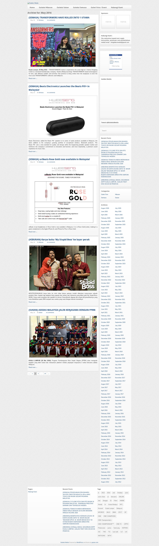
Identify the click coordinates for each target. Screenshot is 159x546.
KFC (121, 504)
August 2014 (105, 443)
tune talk (115, 532)
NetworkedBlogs (113, 55)
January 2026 (119, 218)
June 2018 (104, 368)
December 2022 (106, 280)
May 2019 (118, 348)
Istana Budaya (112, 504)
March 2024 (118, 254)
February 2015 (105, 433)
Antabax (120, 493)
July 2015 (118, 423)
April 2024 (104, 254)
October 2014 (105, 439)
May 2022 (118, 290)
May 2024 (118, 250)
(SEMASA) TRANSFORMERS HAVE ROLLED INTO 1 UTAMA (59, 17)
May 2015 (118, 426)
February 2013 (105, 472)
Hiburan (41, 242)
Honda (100, 504)
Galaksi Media (64, 542)
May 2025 (118, 231)
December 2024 (106, 241)
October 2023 (105, 263)
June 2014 (104, 446)
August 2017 (105, 384)
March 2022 (118, 293)
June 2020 (104, 329)
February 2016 (105, 413)
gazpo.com (95, 542)
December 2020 (106, 319)
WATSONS (101, 536)
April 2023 (104, 273)
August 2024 (105, 247)
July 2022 (118, 286)
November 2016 (120, 397)
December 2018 (106, 358)
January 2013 (119, 472)
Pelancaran (101, 528)
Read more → (33, 78)
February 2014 (105, 452)
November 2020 (120, 319)
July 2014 (118, 443)
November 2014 (120, 436)
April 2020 (104, 332)
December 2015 (106, 417)
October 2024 (105, 244)
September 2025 (120, 224)
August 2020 (105, 325)
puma (109, 528)
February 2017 (105, 394)
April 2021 (104, 312)
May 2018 (118, 368)
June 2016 (104, 407)
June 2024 (104, 250)
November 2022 (120, 280)
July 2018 (118, 364)
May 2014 (118, 446)
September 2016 (120, 400)
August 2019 (105, 345)
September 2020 (120, 322)
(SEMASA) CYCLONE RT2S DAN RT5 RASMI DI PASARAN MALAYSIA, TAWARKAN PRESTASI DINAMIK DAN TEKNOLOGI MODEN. (78, 503)
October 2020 (105, 322)
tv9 (126, 532)
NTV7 (120, 512)
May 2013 (118, 465)
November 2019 (120, 338)
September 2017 (120, 381)
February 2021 (105, 316)
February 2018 (105, 374)
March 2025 (118, 234)
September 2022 (120, 283)
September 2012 (120, 479)
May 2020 (118, 329)
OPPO (126, 524)
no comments (51, 20)
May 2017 (118, 387)
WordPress (80, 542)
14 (45, 373)
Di (110, 500)
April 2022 (104, 293)
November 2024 (120, 241)
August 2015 (105, 423)
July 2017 (118, 384)
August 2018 (105, 364)
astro (126, 493)
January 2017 (119, 394)
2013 (103, 493)
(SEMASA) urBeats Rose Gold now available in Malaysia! (59, 159)
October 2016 (105, 400)
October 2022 (105, 283)
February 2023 (105, 276)
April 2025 (104, 234)
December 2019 (106, 338)
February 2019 (105, 355)
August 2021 (105, 306)
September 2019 (120, 342)
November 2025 (120, 221)
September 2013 (120, 459)
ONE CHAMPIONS (110, 516)
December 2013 (106, 456)
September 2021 (120, 302)
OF (125, 512)
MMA (114, 512)
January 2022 (119, 296)
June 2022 (104, 290)
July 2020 (118, 325)
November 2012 (120, 475)
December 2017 (106, 377)
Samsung (117, 528)
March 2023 (118, 273)
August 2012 (105, 482)
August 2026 (105, 208)
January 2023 (119, 276)
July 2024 (118, 247)
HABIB (122, 500)
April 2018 (104, 371)
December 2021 (106, 299)
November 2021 (120, 299)
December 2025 (106, 221)
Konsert (100, 508)
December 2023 (106, 260)
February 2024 (105, 257)
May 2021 (118, 309)
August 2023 (105, 267)
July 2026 (118, 208)
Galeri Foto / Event (99, 7)
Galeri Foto (104, 194)
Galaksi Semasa (80, 7)
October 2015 (105, 420)
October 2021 (105, 302)
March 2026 (118, 215)
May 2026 (118, 211)
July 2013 (118, 462)
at (108, 497)
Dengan (105, 500)
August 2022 (105, 286)
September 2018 (120, 361)
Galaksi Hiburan (45, 7)
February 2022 (105, 296)
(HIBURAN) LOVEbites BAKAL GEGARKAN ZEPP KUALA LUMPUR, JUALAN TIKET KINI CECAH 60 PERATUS (115, 182)
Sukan (40, 312)
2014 (108, 493)
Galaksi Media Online (115, 58)
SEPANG (125, 528)
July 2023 (118, 267)
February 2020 (105, 335)
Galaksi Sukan (63, 7)
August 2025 (105, 228)
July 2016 (118, 404)
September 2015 (120, 420)
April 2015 (104, 430)
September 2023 (120, 263)
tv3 (122, 532)
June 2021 (104, 309)
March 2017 (118, 390)
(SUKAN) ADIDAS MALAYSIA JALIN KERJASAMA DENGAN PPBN (62, 310)
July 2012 (118, 482)
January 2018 (119, 374)
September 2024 (120, 244)
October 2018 (105, 361)
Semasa (41, 20)
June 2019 (104, 348)
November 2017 (120, 377)
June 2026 (104, 211)
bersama (113, 497)
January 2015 (119, 433)
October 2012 (105, 479)
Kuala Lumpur (109, 508)
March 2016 (118, 410)
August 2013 (105, 462)
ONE (99, 516)
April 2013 (104, 469)
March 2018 (118, 371)
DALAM (121, 497)
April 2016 (104, 410)
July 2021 (118, 306)
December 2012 (106, 475)
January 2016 (119, 413)
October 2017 (105, 381)
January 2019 (119, 355)
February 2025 (105, 237)
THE (104, 532)
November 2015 (120, 417)
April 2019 (104, 351)
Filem (115, 500)
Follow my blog (115, 66)
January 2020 (119, 335)
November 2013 (120, 456)
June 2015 (104, 426)
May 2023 (118, 270)
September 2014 (120, 439)
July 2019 (118, 345)
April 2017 (104, 390)
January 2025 (119, 237)
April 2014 (104, 449)
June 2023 (104, 270)
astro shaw (101, 497)
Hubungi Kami (117, 7)
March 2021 (118, 312)
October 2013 (105, 459)
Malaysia (119, 508)
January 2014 (119, 452)
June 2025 (104, 231)
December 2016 (106, 397)
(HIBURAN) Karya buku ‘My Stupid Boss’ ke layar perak (59, 239)
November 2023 (120, 260)
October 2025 (105, 224)
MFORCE (101, 512)
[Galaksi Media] (33, 3)
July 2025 (118, 228)
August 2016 (105, 404)
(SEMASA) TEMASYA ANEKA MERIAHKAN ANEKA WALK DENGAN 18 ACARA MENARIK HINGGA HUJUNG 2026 (115, 161)
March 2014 (118, 449)
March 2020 (118, 332)
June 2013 (104, 465)
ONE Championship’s (105, 520)
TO (109, 532)
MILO (108, 512)
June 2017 (104, 387)
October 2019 (105, 342)
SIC (99, 532)
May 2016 (118, 407)
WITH (109, 536)
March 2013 (118, 469)
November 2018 (120, 358)
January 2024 (119, 257)
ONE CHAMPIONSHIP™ (106, 524)
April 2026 (104, 215)
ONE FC (119, 524)
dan (99, 500)
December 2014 (106, 436)
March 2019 (118, 351)
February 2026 (105, 218)
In (105, 504)
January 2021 (119, 316)
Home (32, 7)
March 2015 (118, 430)
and (114, 493)
